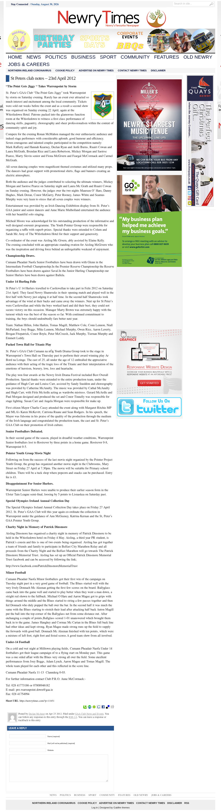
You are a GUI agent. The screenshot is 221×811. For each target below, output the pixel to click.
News (34, 57)
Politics (56, 57)
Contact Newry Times (132, 70)
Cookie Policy (64, 70)
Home (15, 57)
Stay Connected (19, 4)
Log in (95, 807)
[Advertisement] (30, 18)
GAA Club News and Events (89, 713)
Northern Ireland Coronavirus (29, 70)
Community (135, 57)
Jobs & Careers (29, 64)
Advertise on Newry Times (96, 70)
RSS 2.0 (73, 717)
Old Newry (197, 57)
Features (166, 57)
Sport (108, 57)
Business (83, 57)
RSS (186, 803)
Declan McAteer (37, 713)
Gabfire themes (122, 807)
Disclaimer (158, 70)
